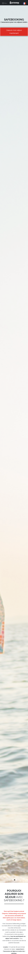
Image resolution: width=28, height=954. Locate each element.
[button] (25, 3)
